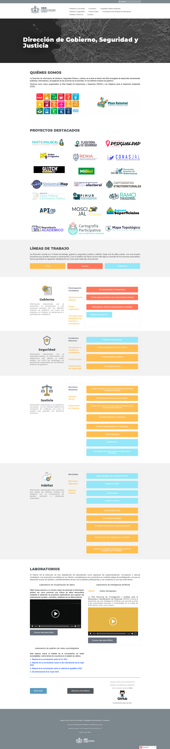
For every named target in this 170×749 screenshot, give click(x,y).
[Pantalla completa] (78, 626)
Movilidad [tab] (73, 474)
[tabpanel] (112, 302)
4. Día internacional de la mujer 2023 (44, 672)
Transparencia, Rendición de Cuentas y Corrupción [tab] (75, 320)
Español (145, 747)
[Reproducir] (32, 626)
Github (131, 688)
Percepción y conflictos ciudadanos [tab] (74, 350)
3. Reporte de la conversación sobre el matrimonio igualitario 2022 (56, 668)
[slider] (54, 626)
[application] (55, 613)
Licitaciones (106, 720)
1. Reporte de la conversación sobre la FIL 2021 (49, 659)
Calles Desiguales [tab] (108, 591)
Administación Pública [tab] (75, 298)
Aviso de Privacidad (76, 720)
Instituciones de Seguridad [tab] (74, 367)
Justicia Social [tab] (72, 397)
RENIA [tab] (92, 591)
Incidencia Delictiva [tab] (73, 339)
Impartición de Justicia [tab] (74, 407)
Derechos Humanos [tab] (73, 388)
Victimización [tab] (75, 359)
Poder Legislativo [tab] (73, 307)
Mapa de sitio (64, 720)
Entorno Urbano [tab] (72, 491)
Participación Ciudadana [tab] (74, 289)
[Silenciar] (75, 626)
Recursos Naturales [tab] (73, 482)
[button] (32, 104)
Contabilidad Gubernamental (92, 720)
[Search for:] (129, 1)
